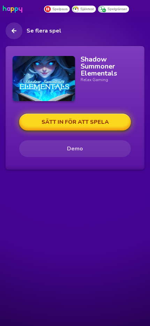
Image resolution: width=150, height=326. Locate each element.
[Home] (14, 9)
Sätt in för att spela (75, 122)
